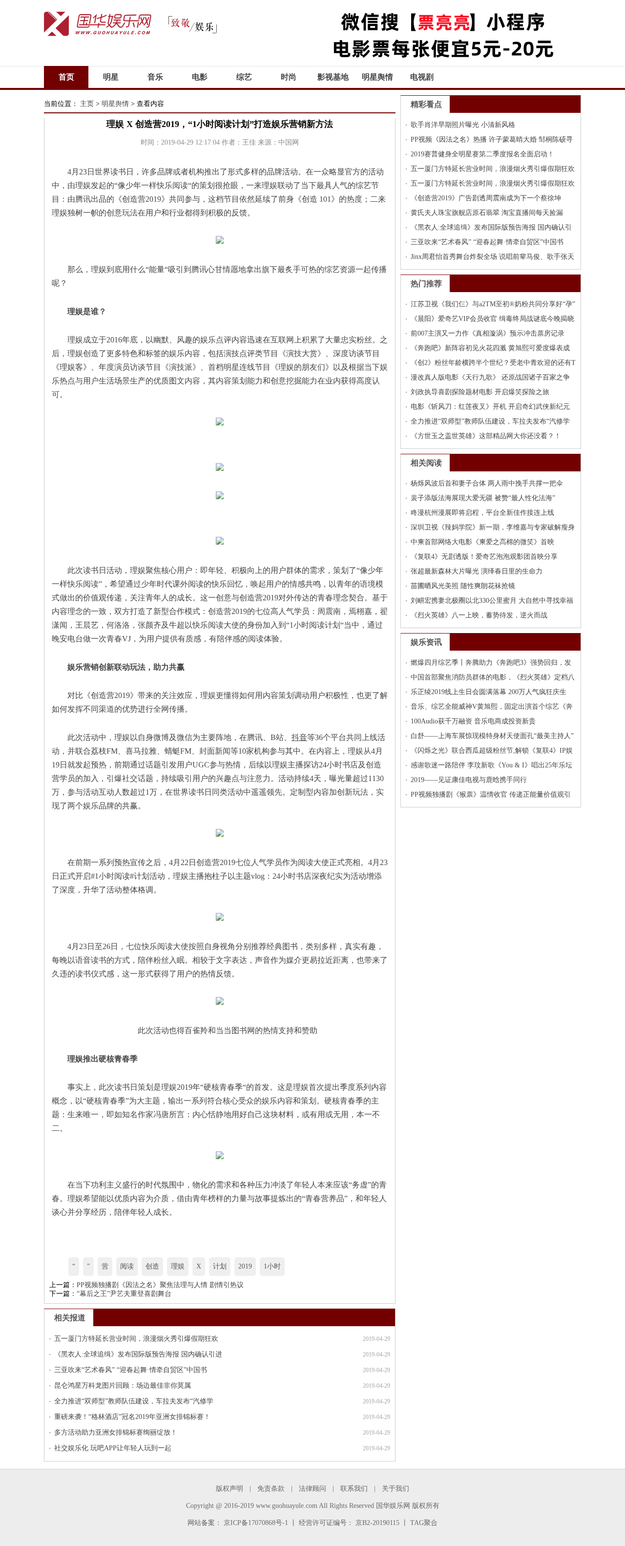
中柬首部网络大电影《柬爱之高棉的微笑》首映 (482, 542)
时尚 (288, 77)
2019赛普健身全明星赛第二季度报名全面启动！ (482, 154)
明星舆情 (377, 77)
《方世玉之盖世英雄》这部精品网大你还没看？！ (486, 436)
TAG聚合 (424, 1522)
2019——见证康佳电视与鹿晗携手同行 (469, 780)
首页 (66, 77)
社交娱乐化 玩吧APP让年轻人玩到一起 (112, 1448)
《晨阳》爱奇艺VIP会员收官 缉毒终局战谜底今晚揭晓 (492, 318)
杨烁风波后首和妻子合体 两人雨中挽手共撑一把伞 (487, 483)
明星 (111, 77)
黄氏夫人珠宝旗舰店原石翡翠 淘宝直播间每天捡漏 (487, 212)
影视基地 (333, 77)
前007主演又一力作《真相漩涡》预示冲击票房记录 (487, 333)
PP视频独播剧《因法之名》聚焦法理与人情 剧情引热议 (160, 1285)
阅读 (127, 1266)
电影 (200, 77)
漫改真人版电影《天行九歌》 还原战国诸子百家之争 (490, 377)
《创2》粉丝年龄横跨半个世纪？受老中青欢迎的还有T (493, 362)
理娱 (178, 1266)
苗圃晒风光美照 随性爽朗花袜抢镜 (463, 586)
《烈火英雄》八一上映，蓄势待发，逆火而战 (479, 615)
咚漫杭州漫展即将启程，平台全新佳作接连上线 (482, 512)
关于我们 (395, 1488)
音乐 (155, 77)
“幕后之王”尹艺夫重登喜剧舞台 (124, 1293)
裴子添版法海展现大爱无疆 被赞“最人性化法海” (483, 498)
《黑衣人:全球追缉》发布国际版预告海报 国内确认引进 (138, 1354)
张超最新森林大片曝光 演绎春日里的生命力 (476, 571)
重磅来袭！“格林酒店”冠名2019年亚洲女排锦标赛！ (132, 1416)
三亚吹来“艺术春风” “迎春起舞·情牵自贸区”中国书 (130, 1370)
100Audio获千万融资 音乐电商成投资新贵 (473, 721)
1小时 (272, 1266)
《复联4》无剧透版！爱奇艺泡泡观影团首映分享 (484, 556)
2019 (245, 1266)
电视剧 (422, 77)
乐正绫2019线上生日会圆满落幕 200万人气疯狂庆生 (488, 692)
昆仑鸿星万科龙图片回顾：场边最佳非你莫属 (122, 1385)
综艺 (244, 77)
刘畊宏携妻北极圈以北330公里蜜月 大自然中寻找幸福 (492, 600)
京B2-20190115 (377, 1522)
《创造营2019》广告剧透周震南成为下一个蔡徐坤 (486, 198)
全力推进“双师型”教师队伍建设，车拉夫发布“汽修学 (133, 1401)
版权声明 (229, 1488)
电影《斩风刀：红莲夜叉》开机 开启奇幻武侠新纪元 (490, 406)
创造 (152, 1266)
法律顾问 (312, 1488)
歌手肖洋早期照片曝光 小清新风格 (463, 124)
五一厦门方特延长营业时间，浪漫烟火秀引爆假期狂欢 (136, 1338)
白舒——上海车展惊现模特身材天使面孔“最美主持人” (492, 736)
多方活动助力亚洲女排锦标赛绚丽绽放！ (115, 1432)
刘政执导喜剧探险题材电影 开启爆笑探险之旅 (480, 392)
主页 (87, 103)
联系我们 (354, 1488)
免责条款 (271, 1488)
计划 (220, 1266)
